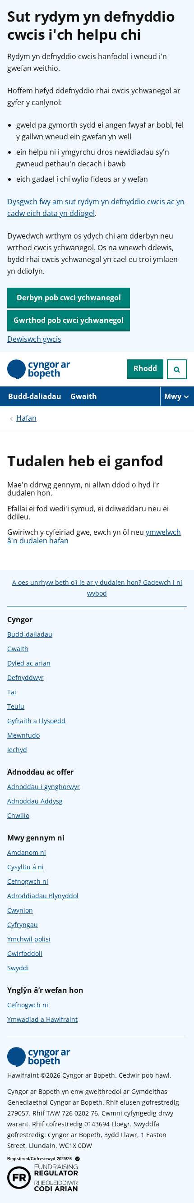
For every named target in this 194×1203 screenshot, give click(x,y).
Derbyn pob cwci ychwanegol (69, 298)
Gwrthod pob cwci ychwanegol (69, 320)
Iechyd (17, 749)
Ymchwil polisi (29, 939)
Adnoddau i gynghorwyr (43, 786)
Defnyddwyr (25, 677)
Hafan (26, 418)
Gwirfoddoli (24, 953)
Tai (11, 692)
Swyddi (18, 968)
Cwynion (20, 910)
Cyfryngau (22, 924)
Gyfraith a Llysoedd (36, 720)
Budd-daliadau (34, 396)
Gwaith (83, 396)
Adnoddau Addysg (35, 801)
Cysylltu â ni (25, 867)
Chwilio (18, 815)
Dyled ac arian (29, 663)
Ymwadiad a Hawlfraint (42, 1019)
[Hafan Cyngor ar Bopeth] (38, 369)
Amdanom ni (26, 852)
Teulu (15, 706)
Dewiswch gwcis (34, 339)
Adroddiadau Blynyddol (43, 895)
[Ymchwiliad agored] (177, 369)
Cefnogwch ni (27, 881)
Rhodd (145, 368)
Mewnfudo (23, 735)
